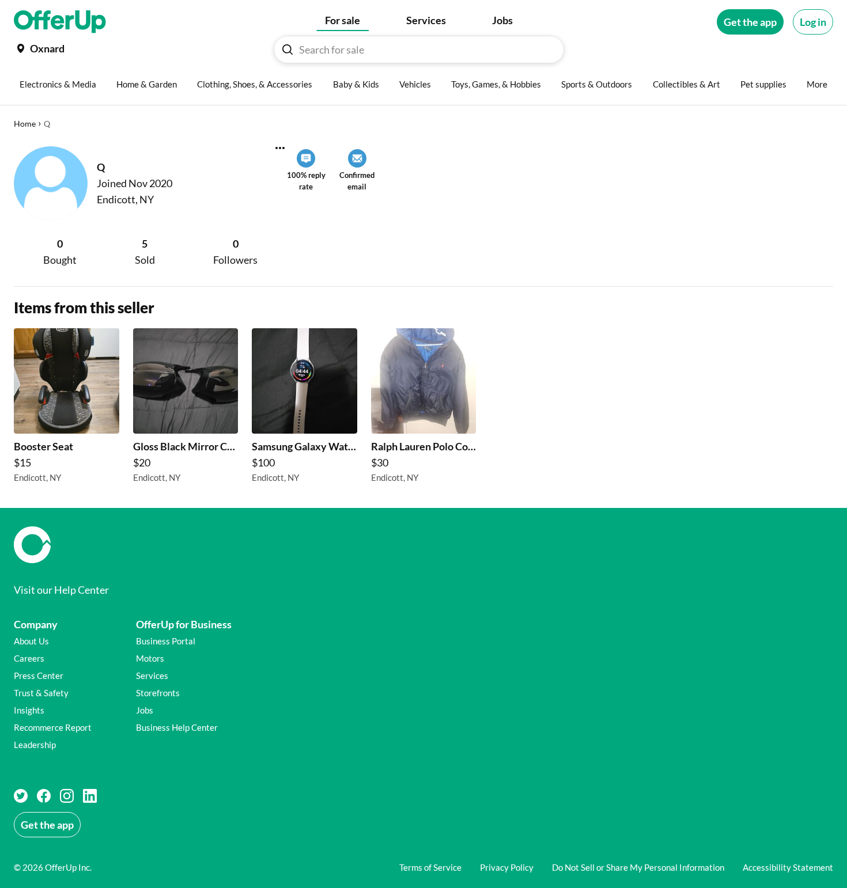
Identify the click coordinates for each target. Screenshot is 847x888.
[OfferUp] (60, 21)
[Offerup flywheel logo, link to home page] (423, 544)
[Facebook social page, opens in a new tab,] (44, 796)
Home (25, 123)
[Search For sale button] (287, 49)
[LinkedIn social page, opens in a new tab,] (90, 796)
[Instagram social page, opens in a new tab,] (67, 796)
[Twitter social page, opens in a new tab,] (21, 796)
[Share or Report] (280, 148)
